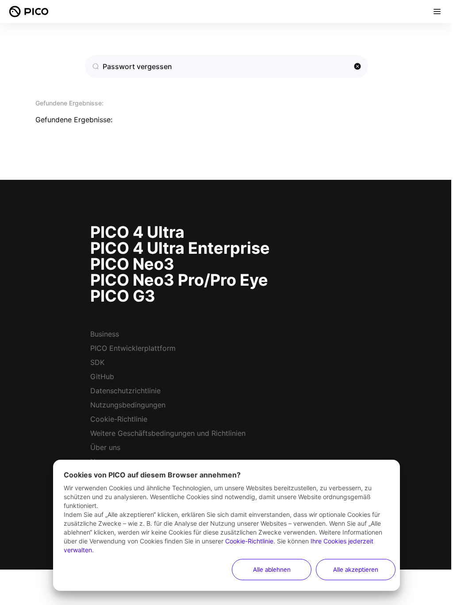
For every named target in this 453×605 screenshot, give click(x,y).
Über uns (105, 447)
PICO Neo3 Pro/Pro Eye (179, 280)
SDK (97, 362)
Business (104, 334)
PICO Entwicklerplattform (133, 348)
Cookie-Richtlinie (118, 419)
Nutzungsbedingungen (127, 404)
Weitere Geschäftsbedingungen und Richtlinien (168, 433)
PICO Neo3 (132, 264)
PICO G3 (122, 296)
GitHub (102, 376)
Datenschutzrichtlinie (125, 390)
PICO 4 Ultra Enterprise (180, 248)
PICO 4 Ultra (137, 232)
